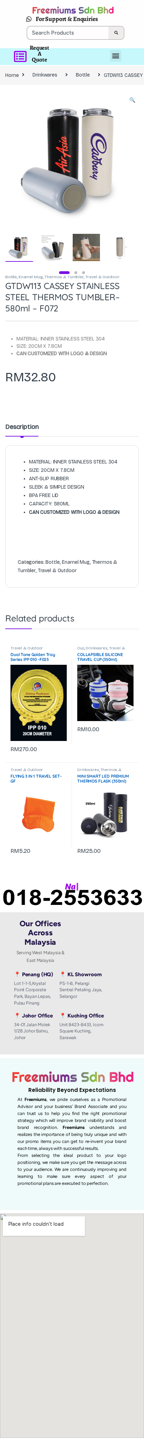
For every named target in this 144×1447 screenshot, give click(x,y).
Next (123, 159)
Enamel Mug (31, 276)
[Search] (116, 33)
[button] (132, 100)
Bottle (83, 75)
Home (12, 75)
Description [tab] (21, 427)
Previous (25, 159)
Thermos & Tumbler (64, 276)
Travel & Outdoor (102, 276)
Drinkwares (45, 75)
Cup (80, 648)
